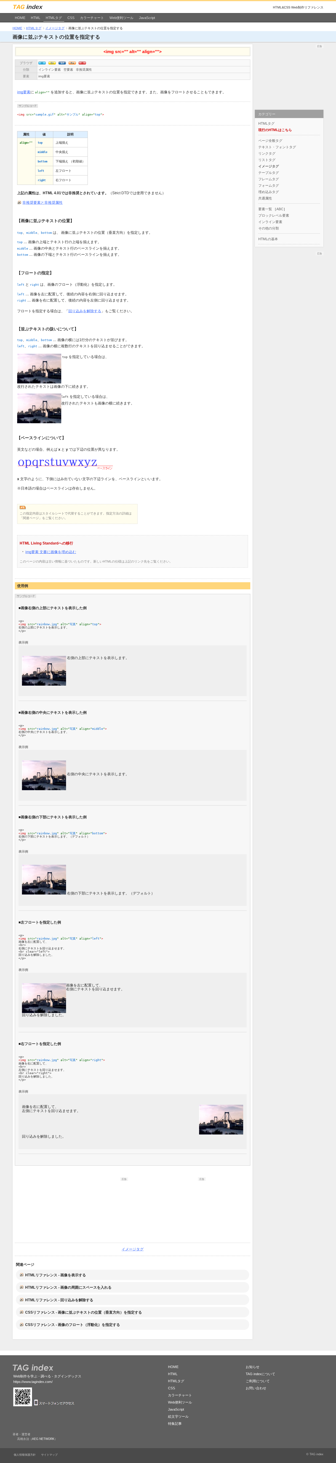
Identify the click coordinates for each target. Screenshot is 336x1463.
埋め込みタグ (268, 192)
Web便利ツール (121, 18)
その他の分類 (268, 228)
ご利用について (258, 1381)
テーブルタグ (268, 173)
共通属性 (265, 198)
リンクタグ (266, 153)
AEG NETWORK (43, 1439)
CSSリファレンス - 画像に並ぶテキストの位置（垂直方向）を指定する (83, 1312)
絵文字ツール (178, 1416)
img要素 (44, 76)
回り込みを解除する (84, 311)
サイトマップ (49, 1454)
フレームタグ (268, 179)
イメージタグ (54, 28)
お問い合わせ (256, 1388)
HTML (35, 18)
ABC (279, 209)
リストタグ (266, 160)
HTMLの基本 (268, 239)
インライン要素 (49, 69)
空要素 (68, 69)
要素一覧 (265, 209)
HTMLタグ (54, 18)
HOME (20, 18)
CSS (71, 18)
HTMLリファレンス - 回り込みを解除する (59, 1300)
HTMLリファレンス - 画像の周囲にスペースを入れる (68, 1287)
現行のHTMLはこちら (275, 130)
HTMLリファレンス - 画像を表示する (55, 1275)
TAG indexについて (260, 1374)
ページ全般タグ (270, 141)
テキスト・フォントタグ (277, 147)
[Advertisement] (93, 1209)
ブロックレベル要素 (273, 215)
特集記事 (175, 1423)
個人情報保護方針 (25, 1454)
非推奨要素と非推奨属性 (42, 203)
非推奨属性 (84, 69)
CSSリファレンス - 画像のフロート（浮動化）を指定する (72, 1325)
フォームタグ (268, 185)
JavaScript (147, 18)
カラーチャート (92, 18)
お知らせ (252, 1367)
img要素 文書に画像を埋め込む (50, 552)
